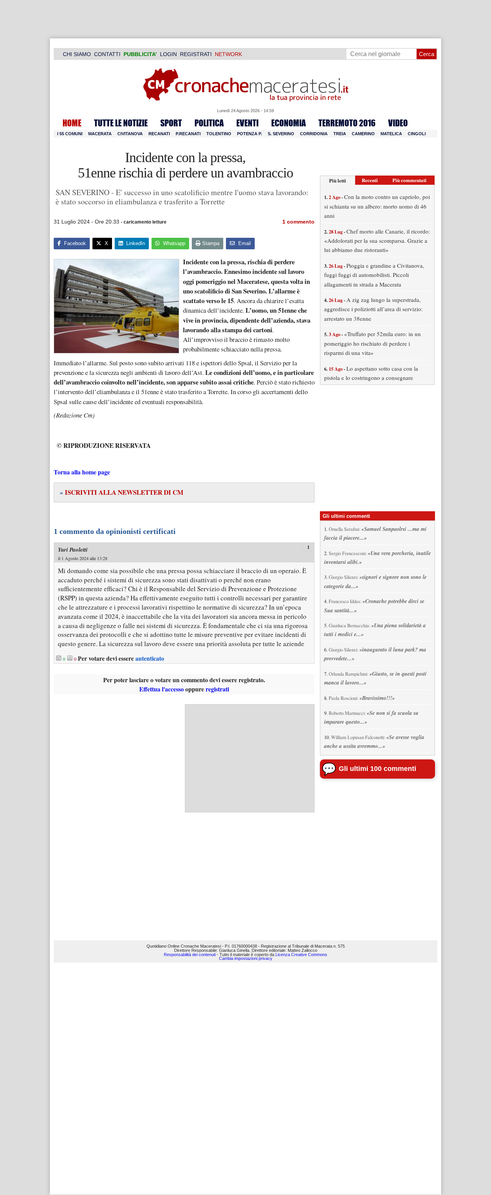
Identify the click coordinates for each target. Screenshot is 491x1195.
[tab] (337, 180)
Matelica (391, 133)
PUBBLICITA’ (140, 54)
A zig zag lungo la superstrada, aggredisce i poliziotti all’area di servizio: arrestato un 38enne (373, 309)
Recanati (159, 133)
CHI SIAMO (77, 54)
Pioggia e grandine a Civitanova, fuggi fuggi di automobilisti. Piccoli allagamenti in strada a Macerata (374, 275)
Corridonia (314, 133)
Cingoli (417, 133)
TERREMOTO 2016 (347, 122)
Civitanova (130, 133)
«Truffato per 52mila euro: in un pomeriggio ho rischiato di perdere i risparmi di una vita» (372, 343)
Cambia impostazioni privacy (245, 958)
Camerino (363, 133)
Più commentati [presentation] (409, 180)
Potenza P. (249, 133)
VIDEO (398, 122)
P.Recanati (188, 133)
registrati (217, 689)
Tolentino (218, 133)
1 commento (298, 222)
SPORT (171, 122)
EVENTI (247, 122)
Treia (339, 133)
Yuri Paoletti (72, 549)
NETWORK (228, 54)
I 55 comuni (69, 133)
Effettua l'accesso (161, 689)
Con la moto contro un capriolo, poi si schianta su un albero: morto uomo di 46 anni (377, 206)
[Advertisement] (249, 758)
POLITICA (209, 122)
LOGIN (168, 54)
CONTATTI (107, 54)
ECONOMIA (288, 122)
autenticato (149, 658)
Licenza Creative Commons (301, 954)
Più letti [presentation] (337, 180)
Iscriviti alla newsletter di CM (121, 492)
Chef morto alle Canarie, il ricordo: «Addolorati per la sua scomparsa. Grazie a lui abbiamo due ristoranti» (377, 240)
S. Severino (281, 133)
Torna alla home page (82, 471)
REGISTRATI (196, 54)
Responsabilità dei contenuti (190, 954)
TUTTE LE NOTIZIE (121, 122)
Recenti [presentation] (370, 180)
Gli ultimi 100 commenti (377, 768)
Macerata (100, 133)
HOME (72, 122)
